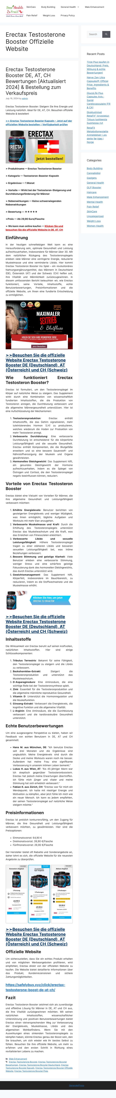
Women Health (95, 225)
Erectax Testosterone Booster (23, 1062)
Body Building (48, 7)
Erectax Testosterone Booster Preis (31, 1071)
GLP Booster (94, 187)
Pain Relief (31, 15)
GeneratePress (76, 1085)
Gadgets (92, 178)
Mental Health (95, 201)
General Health (68, 7)
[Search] (106, 34)
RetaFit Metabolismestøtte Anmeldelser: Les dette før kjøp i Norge (97, 135)
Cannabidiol (93, 173)
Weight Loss (49, 15)
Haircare (91, 192)
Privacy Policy (68, 15)
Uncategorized (95, 216)
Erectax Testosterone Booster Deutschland (39, 1065)
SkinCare (31, 7)
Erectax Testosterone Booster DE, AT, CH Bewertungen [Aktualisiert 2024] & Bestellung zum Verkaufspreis (36, 81)
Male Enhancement (94, 7)
